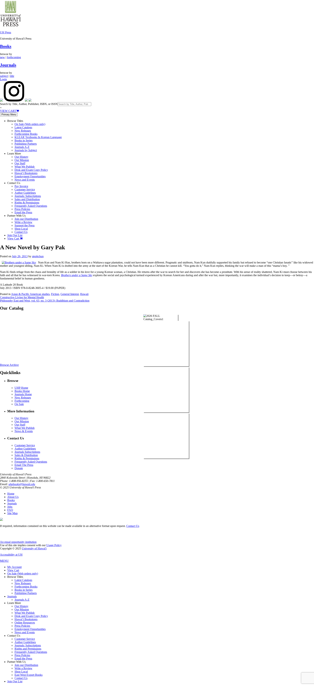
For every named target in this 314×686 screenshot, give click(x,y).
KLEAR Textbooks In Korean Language (38, 137)
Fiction (55, 294)
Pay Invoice (21, 186)
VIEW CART (8, 110)
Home (10, 493)
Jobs (9, 506)
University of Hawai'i (34, 548)
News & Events (24, 431)
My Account (14, 567)
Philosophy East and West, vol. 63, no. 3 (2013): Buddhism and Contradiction (44, 300)
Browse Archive (9, 364)
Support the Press (25, 225)
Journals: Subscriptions (28, 196)
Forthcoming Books (26, 133)
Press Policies (22, 209)
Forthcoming (22, 400)
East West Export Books (29, 674)
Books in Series (24, 140)
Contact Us (21, 232)
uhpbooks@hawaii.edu (22, 484)
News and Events (25, 179)
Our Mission (22, 160)
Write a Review (23, 222)
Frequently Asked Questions (31, 205)
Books (5, 46)
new (2, 57)
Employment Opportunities (30, 176)
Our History (21, 156)
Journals (8, 65)
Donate (19, 468)
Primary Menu (8, 114)
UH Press (5, 32)
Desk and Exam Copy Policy (31, 169)
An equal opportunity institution (18, 541)
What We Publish (25, 166)
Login (3, 79)
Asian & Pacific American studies (30, 294)
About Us (13, 496)
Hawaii (84, 294)
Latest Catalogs (23, 127)
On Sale (19, 404)
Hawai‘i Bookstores (26, 173)
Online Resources (25, 622)
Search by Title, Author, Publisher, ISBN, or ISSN (29, 103)
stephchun (38, 256)
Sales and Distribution (27, 199)
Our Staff (20, 163)
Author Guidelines (25, 192)
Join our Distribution (26, 218)
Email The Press (24, 464)
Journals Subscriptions (27, 451)
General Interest (70, 294)
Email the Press (23, 212)
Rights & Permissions (27, 202)
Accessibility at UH (11, 554)
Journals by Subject (26, 150)
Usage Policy (54, 545)
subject (4, 76)
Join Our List (14, 235)
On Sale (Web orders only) (30, 124)
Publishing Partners (26, 143)
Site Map (12, 513)
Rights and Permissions (28, 648)
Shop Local (21, 228)
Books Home (22, 391)
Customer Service (25, 189)
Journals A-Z (22, 147)
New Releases (23, 130)
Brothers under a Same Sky (76, 275)
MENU (4, 560)
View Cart (13, 238)
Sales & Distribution (26, 455)
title (12, 76)
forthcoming (14, 57)
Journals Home (23, 394)
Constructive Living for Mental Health (22, 297)
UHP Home (21, 387)
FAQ (10, 510)
